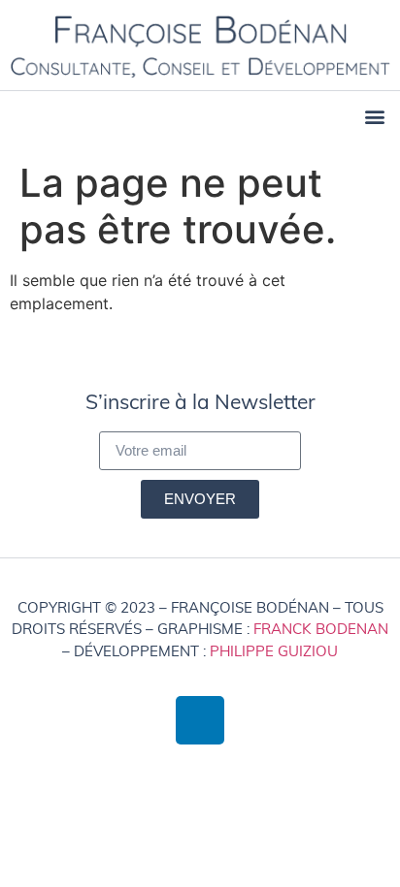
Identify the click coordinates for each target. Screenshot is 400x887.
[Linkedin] (200, 720)
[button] (374, 117)
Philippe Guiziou (274, 651)
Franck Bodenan (320, 628)
